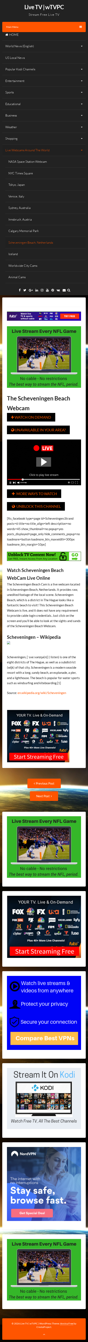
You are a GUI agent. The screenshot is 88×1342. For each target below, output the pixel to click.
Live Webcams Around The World (27, 150)
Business (11, 115)
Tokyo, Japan (16, 185)
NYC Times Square (20, 173)
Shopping (11, 138)
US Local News (15, 58)
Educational (13, 104)
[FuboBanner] (44, 323)
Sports (9, 92)
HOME (14, 35)
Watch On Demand (31, 417)
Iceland (13, 254)
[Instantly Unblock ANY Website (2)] (44, 564)
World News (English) (19, 46)
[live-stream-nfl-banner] (44, 390)
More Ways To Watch (34, 493)
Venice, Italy (16, 196)
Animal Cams (17, 277)
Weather (11, 127)
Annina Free (66, 1323)
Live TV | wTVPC (44, 6)
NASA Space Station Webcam (27, 162)
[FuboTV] (38, 765)
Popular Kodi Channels (20, 69)
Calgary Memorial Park (23, 231)
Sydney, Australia (19, 208)
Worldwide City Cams (22, 266)
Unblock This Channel (36, 506)
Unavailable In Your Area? (38, 430)
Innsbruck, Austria (20, 219)
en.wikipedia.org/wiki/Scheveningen (42, 693)
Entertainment (14, 81)
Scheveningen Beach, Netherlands (30, 242)
